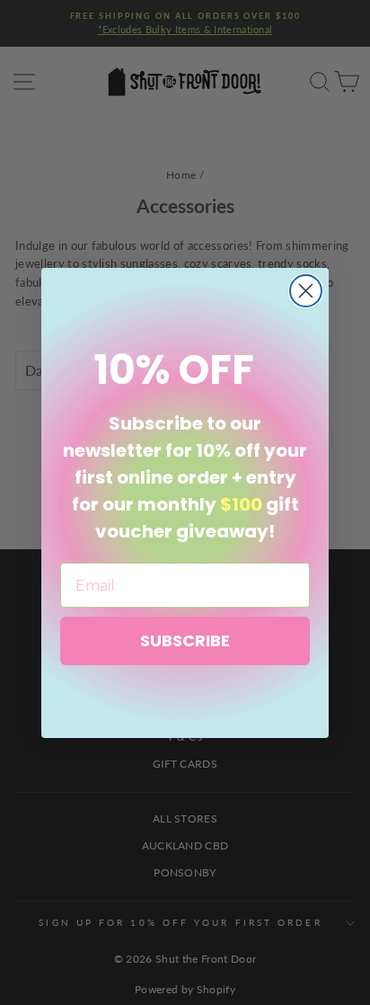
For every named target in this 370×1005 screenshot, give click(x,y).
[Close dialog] (306, 291)
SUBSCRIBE (185, 640)
